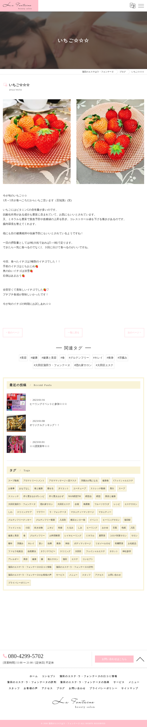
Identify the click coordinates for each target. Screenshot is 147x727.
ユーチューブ (79, 488)
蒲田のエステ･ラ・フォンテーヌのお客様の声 (29, 575)
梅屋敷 (86, 504)
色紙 (124, 528)
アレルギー (13, 559)
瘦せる (50, 488)
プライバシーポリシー (18, 583)
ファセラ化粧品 (15, 551)
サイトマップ (129, 688)
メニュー (73, 575)
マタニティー (105, 512)
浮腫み (20, 543)
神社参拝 (126, 551)
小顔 (27, 528)
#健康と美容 (49, 357)
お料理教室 (54, 536)
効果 (50, 543)
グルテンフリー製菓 (45, 520)
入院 (132, 528)
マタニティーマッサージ (82, 512)
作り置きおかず (56, 496)
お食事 (11, 488)
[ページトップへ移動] (140, 659)
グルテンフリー (37, 536)
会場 (77, 504)
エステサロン (131, 504)
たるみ (70, 528)
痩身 (58, 543)
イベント (94, 520)
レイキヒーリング (73, 536)
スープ (122, 488)
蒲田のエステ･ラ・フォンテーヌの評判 (74, 567)
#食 (63, 357)
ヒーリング (92, 528)
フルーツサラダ (101, 504)
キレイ (31, 543)
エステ (75, 559)
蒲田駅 (127, 520)
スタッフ (86, 575)
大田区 (78, 551)
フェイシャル (14, 528)
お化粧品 (132, 543)
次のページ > (134, 332)
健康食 (105, 481)
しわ (10, 512)
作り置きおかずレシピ (33, 496)
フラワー (40, 512)
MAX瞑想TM (74, 496)
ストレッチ (13, 496)
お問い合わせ (114, 575)
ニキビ (50, 528)
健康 (34, 559)
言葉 (115, 528)
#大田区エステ (104, 365)
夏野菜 (102, 536)
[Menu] (141, 5)
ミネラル (90, 536)
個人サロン (53, 559)
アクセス (99, 575)
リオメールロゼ (103, 543)
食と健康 (38, 488)
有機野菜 (119, 543)
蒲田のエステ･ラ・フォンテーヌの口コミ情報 (29, 567)
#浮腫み (122, 357)
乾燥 (60, 528)
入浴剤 (63, 520)
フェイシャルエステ (95, 551)
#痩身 (110, 357)
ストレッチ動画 (98, 488)
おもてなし (24, 488)
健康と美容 (13, 536)
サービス (60, 575)
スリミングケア (24, 512)
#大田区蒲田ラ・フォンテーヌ (52, 365)
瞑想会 (88, 496)
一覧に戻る (73, 332)
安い (41, 543)
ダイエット (63, 488)
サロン (134, 536)
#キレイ (98, 357)
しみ (80, 528)
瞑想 (98, 496)
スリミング (65, 551)
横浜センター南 (77, 520)
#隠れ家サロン (83, 365)
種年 (10, 543)
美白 (112, 488)
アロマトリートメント (33, 481)
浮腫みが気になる (89, 481)
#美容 (23, 357)
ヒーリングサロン (111, 520)
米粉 (67, 543)
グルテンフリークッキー (19, 520)
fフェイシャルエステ (123, 481)
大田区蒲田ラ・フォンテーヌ (22, 504)
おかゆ (105, 528)
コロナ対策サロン (118, 536)
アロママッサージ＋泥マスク (62, 481)
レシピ (117, 504)
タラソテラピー (48, 551)
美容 (25, 559)
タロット (113, 551)
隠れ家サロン (46, 504)
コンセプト (87, 559)
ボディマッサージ (82, 543)
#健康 (34, 357)
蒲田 (65, 559)
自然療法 (32, 551)
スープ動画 (13, 481)
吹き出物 (38, 528)
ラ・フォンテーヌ (57, 512)
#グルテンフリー (79, 357)
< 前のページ (12, 332)
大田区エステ (63, 504)
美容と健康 (110, 496)
